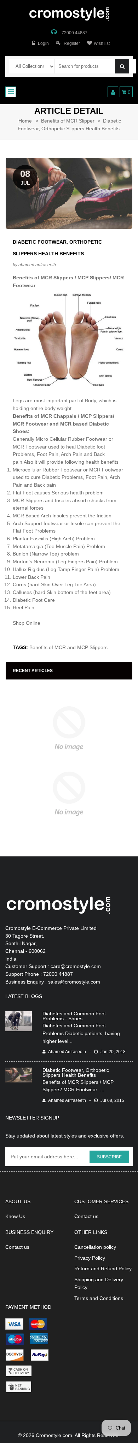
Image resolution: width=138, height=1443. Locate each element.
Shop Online (27, 623)
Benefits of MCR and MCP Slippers (68, 647)
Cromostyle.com (54, 1435)
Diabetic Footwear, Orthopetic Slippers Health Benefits (75, 1072)
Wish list (102, 43)
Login (43, 43)
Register (72, 43)
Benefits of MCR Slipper (67, 121)
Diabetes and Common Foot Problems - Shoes (74, 1016)
